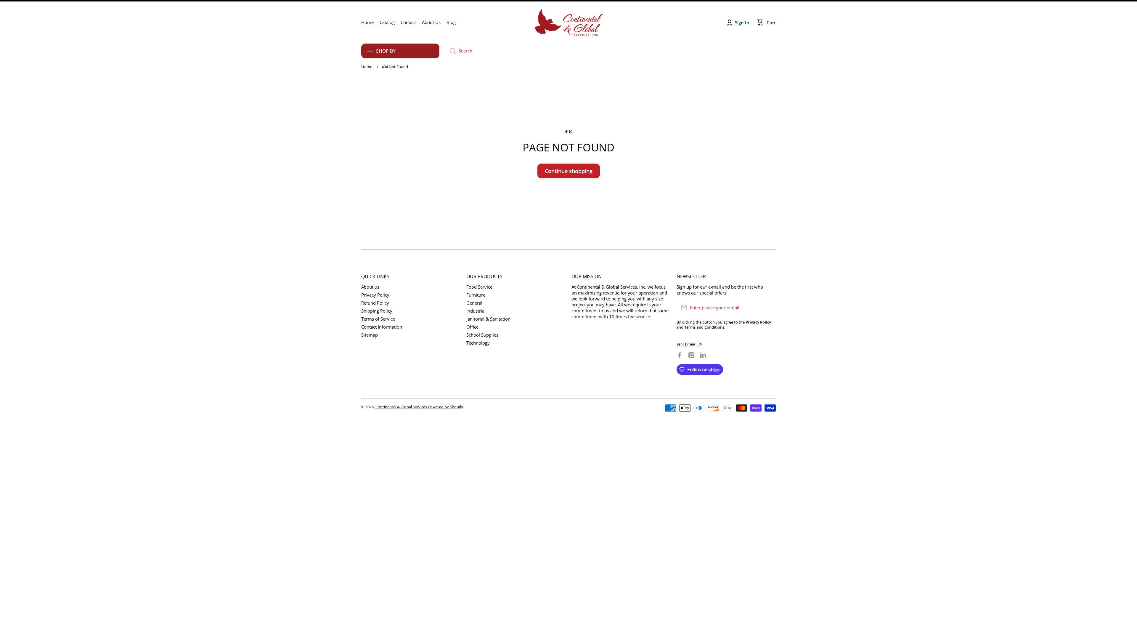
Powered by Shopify (445, 406)
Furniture (475, 295)
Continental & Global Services (401, 406)
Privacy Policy (375, 295)
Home (366, 66)
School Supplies (482, 335)
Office (472, 327)
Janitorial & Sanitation (488, 319)
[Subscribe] (768, 307)
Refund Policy (375, 303)
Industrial (476, 311)
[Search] (450, 51)
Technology (478, 343)
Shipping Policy (376, 311)
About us (370, 287)
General (474, 303)
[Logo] (568, 22)
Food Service (479, 287)
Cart (771, 22)
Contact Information (381, 327)
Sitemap (369, 335)
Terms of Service (378, 319)
